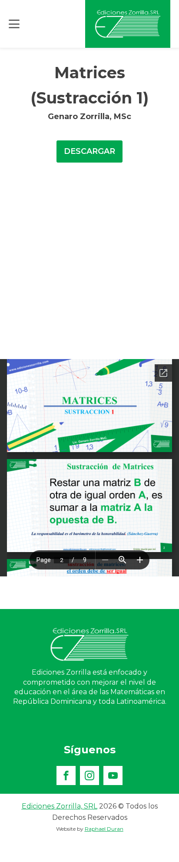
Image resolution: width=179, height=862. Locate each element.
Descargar (89, 151)
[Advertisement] (89, 265)
